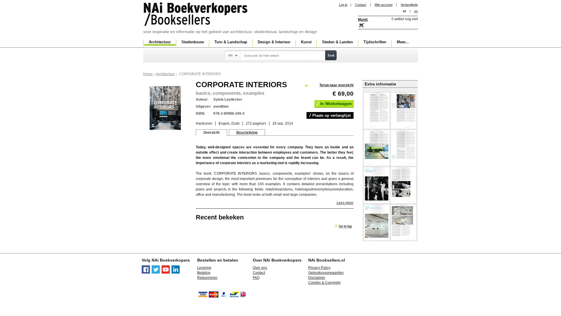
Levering (204, 268)
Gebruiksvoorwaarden (326, 273)
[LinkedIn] (176, 272)
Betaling (203, 273)
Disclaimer (316, 278)
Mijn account (383, 4)
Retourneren (207, 278)
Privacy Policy (319, 268)
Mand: (363, 20)
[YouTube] (166, 272)
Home (148, 74)
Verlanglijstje (409, 4)
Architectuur (165, 74)
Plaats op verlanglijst (331, 115)
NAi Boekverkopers (196, 14)
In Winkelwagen (336, 103)
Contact (360, 4)
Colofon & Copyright (324, 283)
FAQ (256, 278)
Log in (343, 4)
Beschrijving (246, 132)
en (416, 11)
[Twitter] (156, 272)
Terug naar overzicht (336, 85)
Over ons (260, 268)
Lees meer (345, 203)
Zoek (331, 55)
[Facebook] (146, 272)
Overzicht (211, 132)
